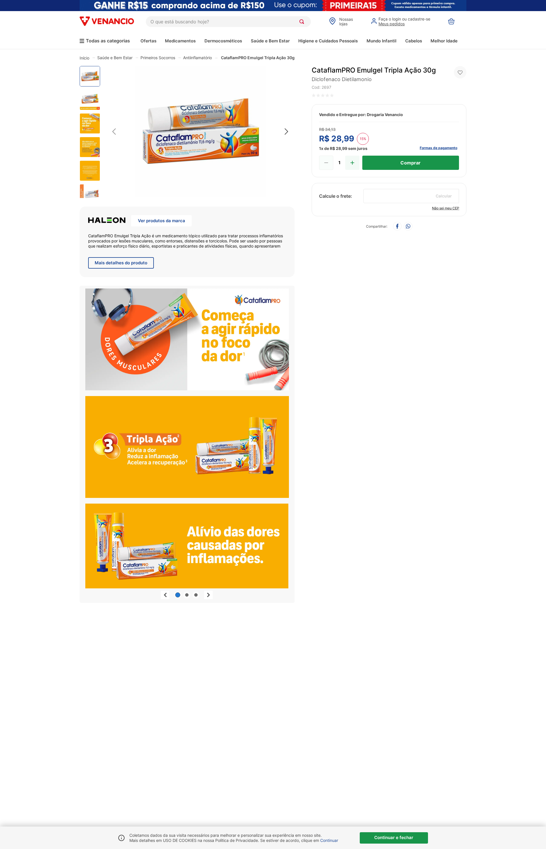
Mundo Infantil (381, 41)
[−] (326, 163)
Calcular (444, 195)
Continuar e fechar (393, 837)
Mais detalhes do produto (121, 262)
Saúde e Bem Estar (270, 41)
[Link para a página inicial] (84, 57)
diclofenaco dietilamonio (342, 79)
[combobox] (228, 21)
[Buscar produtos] (302, 21)
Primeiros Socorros (157, 57)
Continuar (329, 840)
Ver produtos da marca (161, 220)
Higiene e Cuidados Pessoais (328, 41)
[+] (352, 163)
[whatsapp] (408, 226)
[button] (200, 132)
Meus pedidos (392, 23)
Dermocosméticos (223, 41)
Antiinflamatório (197, 57)
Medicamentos (180, 41)
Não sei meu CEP (445, 208)
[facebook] (397, 226)
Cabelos (413, 41)
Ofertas (148, 41)
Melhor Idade (444, 41)
